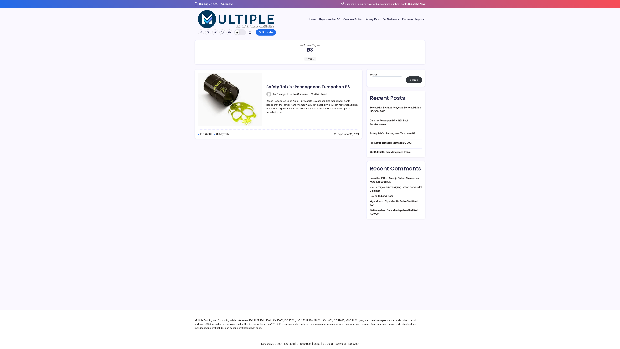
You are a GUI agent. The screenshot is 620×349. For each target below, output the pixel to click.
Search (373, 74)
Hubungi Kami (385, 195)
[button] (240, 32)
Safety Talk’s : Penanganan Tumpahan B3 (308, 87)
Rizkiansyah (376, 210)
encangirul (282, 94)
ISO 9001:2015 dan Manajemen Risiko (390, 151)
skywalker (375, 201)
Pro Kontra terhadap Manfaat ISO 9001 (391, 142)
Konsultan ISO (377, 178)
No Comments (301, 94)
